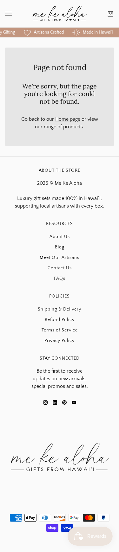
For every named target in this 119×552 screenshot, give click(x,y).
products (73, 127)
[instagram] (45, 402)
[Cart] (110, 13)
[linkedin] (54, 402)
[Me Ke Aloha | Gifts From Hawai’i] (60, 13)
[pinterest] (64, 402)
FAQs (59, 278)
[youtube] (73, 402)
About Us (60, 236)
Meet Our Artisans (59, 257)
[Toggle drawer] (8, 14)
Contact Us (60, 268)
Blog (59, 247)
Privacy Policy (59, 340)
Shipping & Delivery (59, 309)
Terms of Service (60, 330)
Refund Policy (60, 319)
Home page (67, 119)
